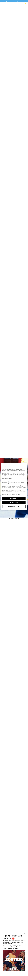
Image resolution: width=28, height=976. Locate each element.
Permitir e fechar (14, 498)
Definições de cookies (14, 506)
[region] (14, 486)
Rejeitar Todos (14, 502)
